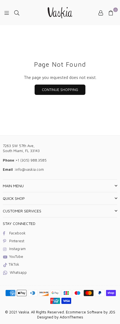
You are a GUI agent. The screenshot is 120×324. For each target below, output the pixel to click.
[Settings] (101, 12)
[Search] (17, 12)
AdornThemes (71, 317)
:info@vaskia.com (28, 169)
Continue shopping (60, 89)
